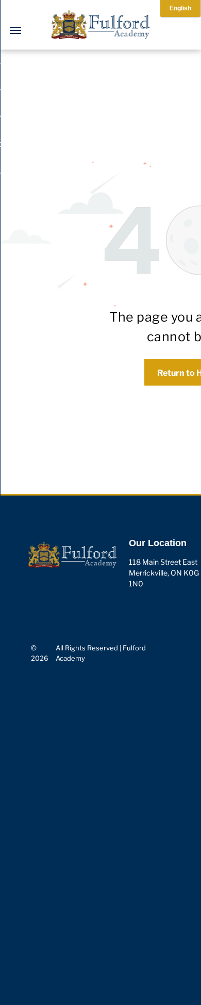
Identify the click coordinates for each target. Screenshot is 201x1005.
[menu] (15, 30)
